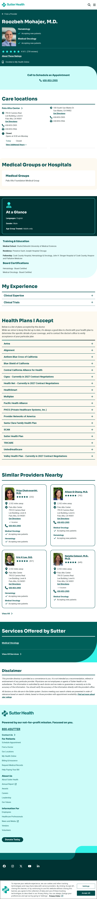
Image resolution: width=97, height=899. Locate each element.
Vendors (5, 825)
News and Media (11, 821)
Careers (5, 793)
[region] (48, 889)
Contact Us (7, 735)
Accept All (86, 893)
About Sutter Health (10, 779)
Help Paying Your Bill (10, 769)
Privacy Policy (56, 896)
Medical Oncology (10, 642)
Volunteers (6, 830)
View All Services (10, 654)
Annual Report (10, 784)
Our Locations (8, 751)
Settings (86, 886)
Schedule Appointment (11, 742)
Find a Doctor (7, 747)
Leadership (6, 797)
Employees (6, 812)
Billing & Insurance (9, 760)
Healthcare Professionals (12, 816)
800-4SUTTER (11, 729)
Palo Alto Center (11, 108)
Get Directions (11, 121)
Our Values (6, 802)
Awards (5, 788)
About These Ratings (12, 56)
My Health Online (9, 756)
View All (6, 613)
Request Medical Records (12, 765)
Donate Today (12, 839)
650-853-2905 (50, 80)
